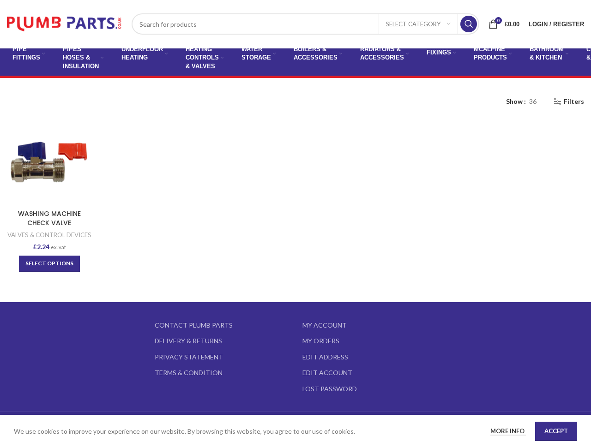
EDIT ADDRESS (325, 357)
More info (508, 431)
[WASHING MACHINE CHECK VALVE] (49, 162)
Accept (556, 431)
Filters (574, 101)
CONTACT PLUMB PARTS (194, 325)
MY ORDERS (320, 341)
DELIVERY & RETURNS (188, 341)
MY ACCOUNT (324, 325)
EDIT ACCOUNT (327, 372)
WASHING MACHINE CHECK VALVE (49, 218)
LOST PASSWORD (329, 389)
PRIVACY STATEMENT (189, 357)
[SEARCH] (468, 24)
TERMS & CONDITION (189, 372)
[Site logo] (64, 23)
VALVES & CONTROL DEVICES (49, 235)
